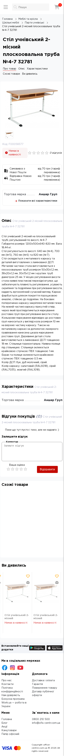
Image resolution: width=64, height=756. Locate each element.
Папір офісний (10, 734)
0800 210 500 (41, 719)
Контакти (7, 684)
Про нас (6, 680)
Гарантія (37, 684)
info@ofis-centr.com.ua (46, 723)
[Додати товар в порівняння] (27, 582)
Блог (4, 723)
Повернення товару (44, 688)
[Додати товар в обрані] (27, 576)
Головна (6, 719)
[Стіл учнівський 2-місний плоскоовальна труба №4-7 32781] (17, 592)
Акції (4, 727)
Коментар (12, 442)
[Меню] (5, 7)
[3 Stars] (17, 469)
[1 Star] (8, 469)
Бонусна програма (13, 699)
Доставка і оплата (43, 680)
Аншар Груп (48, 194)
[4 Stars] (21, 469)
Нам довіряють (10, 695)
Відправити (47, 469)
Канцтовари (9, 730)
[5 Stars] (25, 469)
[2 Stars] (12, 469)
